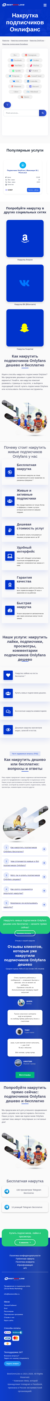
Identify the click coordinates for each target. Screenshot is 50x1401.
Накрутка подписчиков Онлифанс (15, 44)
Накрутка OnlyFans (37, 40)
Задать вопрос (12, 1363)
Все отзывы (25, 1075)
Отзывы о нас (9, 1317)
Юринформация (25, 1265)
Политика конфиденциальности (25, 1255)
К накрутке (24, 1242)
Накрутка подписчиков (19, 40)
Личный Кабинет (10, 1305)
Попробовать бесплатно (24, 933)
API (25, 1268)
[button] (7, 105)
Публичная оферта (25, 1259)
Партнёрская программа (13, 1314)
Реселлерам (8, 1311)
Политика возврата (25, 1262)
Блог (6, 1308)
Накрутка (5, 40)
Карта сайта (8, 1320)
